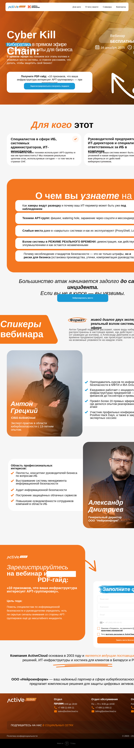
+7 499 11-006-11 (103, 708)
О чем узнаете (91, 7)
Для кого (76, 7)
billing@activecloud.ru (105, 711)
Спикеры (107, 7)
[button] (49, 86)
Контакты (121, 7)
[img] (22, 700)
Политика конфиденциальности (22, 736)
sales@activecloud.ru (68, 711)
